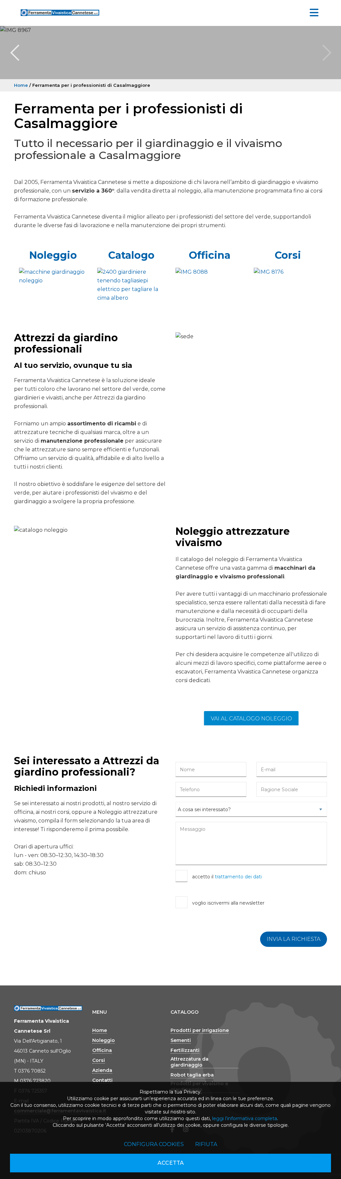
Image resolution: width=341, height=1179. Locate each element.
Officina (209, 255)
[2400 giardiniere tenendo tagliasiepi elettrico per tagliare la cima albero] (131, 285)
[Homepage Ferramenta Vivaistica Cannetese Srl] (60, 11)
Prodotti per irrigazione (199, 1030)
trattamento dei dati (238, 877)
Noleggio (53, 255)
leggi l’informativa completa (244, 1118)
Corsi (288, 255)
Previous (15, 53)
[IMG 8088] (209, 272)
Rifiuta (206, 1144)
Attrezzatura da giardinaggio (189, 1062)
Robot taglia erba (192, 1075)
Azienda (102, 1070)
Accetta (171, 1163)
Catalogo (131, 255)
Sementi (180, 1040)
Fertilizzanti (184, 1050)
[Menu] (314, 13)
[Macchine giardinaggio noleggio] (53, 276)
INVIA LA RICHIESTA (293, 939)
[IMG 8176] (288, 272)
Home (21, 85)
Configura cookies (154, 1144)
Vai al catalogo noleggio (251, 718)
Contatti (102, 1080)
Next (326, 53)
